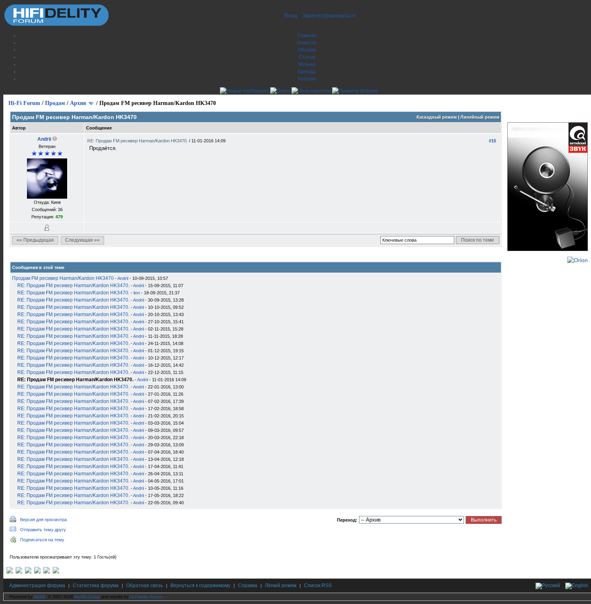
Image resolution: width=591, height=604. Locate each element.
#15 (492, 140)
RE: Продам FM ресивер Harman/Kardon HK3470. (138, 140)
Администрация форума (37, 585)
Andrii (44, 139)
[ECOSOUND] (37, 572)
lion (136, 292)
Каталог (307, 79)
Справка (247, 585)
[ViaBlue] (28, 572)
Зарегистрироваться (328, 15)
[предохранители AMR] (9, 572)
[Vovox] (56, 572)
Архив (78, 103)
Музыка (307, 64)
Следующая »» (82, 240)
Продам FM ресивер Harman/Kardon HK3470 (63, 278)
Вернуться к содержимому (200, 585)
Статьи (307, 57)
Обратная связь (144, 585)
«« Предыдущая (35, 240)
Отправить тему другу (43, 529)
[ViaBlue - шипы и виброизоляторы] (46, 572)
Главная (307, 35)
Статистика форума (96, 585)
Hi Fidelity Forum (146, 596)
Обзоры (307, 50)
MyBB (39, 596)
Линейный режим (479, 117)
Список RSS (318, 585)
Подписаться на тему (42, 539)
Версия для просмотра (43, 519)
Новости (306, 42)
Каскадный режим (437, 117)
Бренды (307, 71)
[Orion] (577, 260)
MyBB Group (87, 596)
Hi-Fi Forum (24, 103)
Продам (55, 103)
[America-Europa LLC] (19, 572)
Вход (290, 15)
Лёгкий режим (280, 585)
